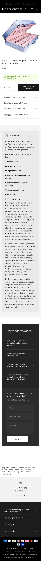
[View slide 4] (24, 495)
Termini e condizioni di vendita (15, 557)
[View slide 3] (22, 495)
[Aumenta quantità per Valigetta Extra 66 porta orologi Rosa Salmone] (14, 87)
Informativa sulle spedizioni (30, 554)
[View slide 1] (16, 495)
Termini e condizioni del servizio (12, 554)
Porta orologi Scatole (11, 470)
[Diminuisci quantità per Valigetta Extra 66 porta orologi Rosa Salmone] (4, 87)
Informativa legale (30, 557)
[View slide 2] (19, 495)
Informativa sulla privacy (28, 551)
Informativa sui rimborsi (13, 551)
